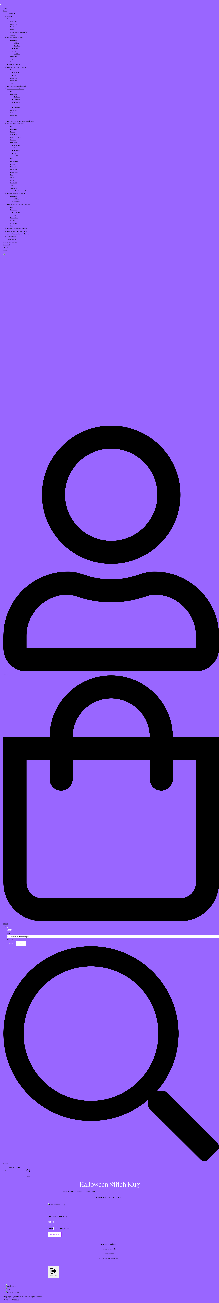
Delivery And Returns (10, 242)
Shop (5, 11)
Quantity (50, 1228)
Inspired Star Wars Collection (16, 193)
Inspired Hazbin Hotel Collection (17, 86)
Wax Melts (13, 188)
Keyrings (13, 167)
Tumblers (13, 35)
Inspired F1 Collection (14, 64)
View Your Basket (101, 1197)
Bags (11, 91)
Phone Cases (14, 78)
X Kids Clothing (12, 239)
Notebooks (13, 110)
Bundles (12, 132)
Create (16, 1300)
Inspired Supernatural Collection (17, 228)
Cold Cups (13, 21)
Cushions (13, 140)
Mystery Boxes (11, 236)
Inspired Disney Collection (15, 37)
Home (5, 8)
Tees (11, 59)
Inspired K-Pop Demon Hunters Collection (20, 121)
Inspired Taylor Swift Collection (17, 231)
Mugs (12, 29)
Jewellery (13, 164)
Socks (12, 113)
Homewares (14, 161)
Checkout (20, 944)
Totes (12, 62)
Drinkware (10, 19)
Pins (11, 175)
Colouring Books (15, 137)
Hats (11, 159)
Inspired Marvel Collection (15, 124)
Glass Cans (13, 24)
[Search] (29, 1171)
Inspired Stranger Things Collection (18, 204)
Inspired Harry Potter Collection (17, 67)
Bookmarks (13, 129)
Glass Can (17, 148)
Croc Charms (11, 13)
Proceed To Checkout (116, 1197)
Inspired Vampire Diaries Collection (18, 234)
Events (5, 247)
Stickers (12, 180)
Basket (11, 944)
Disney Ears (10, 16)
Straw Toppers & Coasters (18, 32)
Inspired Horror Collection (15, 89)
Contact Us (6, 245)
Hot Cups (13, 27)
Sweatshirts (13, 56)
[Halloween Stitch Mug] (51, 1211)
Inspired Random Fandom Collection (18, 191)
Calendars (13, 134)
